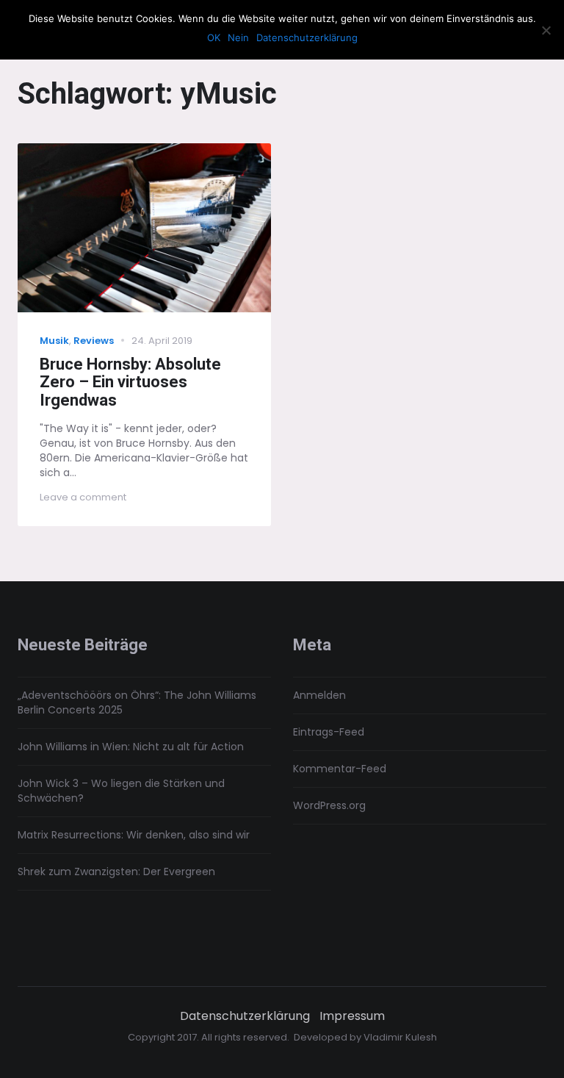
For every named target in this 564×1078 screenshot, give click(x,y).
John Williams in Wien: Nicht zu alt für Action (131, 746)
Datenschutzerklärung (245, 1016)
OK (213, 37)
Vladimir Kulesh (400, 1037)
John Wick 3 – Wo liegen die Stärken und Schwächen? (121, 790)
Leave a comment (83, 497)
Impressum (352, 1016)
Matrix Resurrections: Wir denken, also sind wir (134, 834)
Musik (54, 341)
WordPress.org (329, 805)
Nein (238, 37)
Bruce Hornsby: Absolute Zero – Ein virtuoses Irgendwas (130, 382)
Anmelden (319, 695)
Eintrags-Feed (328, 732)
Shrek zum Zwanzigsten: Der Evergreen (116, 871)
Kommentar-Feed (339, 768)
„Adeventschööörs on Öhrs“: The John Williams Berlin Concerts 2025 (137, 702)
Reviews (93, 341)
